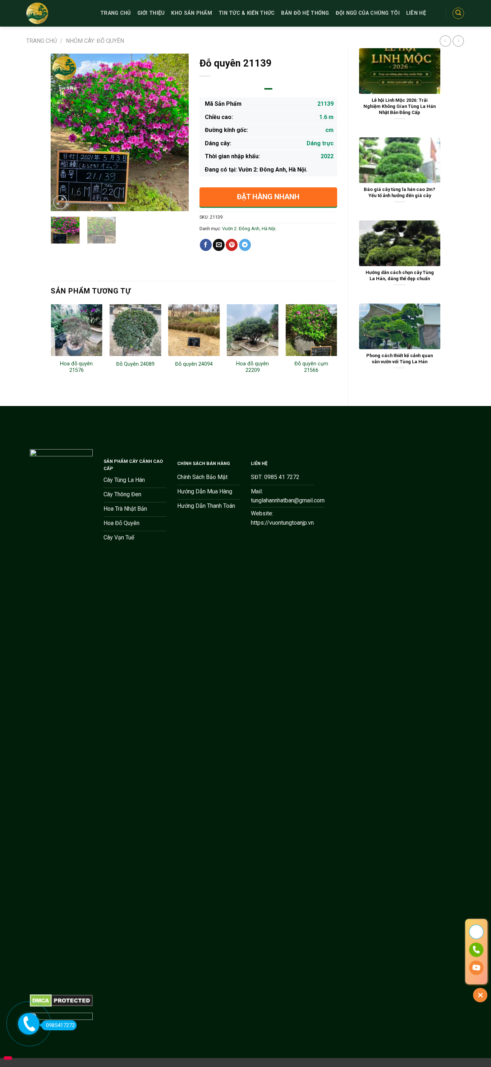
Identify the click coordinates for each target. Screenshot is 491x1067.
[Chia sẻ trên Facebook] (206, 245)
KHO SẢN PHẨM (191, 13)
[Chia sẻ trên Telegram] (245, 245)
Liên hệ (416, 13)
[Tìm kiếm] (458, 13)
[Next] (176, 132)
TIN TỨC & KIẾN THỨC (247, 13)
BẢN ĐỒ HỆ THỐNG (305, 13)
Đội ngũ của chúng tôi (368, 13)
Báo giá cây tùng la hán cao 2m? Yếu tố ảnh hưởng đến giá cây (399, 192)
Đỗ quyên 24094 (194, 364)
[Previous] (62, 132)
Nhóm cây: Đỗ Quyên (95, 40)
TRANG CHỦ (115, 13)
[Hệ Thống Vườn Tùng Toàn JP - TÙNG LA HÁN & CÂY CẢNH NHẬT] (58, 13)
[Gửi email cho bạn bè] (219, 245)
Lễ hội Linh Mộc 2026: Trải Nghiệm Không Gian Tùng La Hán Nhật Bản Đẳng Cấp (399, 106)
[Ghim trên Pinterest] (232, 245)
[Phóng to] (60, 202)
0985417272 (60, 1025)
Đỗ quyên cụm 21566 (311, 367)
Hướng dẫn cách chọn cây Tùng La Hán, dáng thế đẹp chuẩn (400, 275)
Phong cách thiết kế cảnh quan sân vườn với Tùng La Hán (399, 358)
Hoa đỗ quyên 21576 (76, 367)
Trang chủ (41, 40)
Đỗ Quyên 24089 (135, 364)
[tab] (268, 89)
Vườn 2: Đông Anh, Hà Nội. (249, 228)
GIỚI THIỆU (151, 13)
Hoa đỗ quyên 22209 (252, 367)
